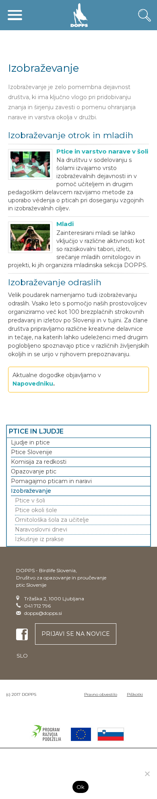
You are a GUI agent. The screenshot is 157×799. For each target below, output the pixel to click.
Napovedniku (32, 383)
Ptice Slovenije (31, 452)
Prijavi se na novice (75, 633)
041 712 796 (37, 606)
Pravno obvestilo (100, 694)
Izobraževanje (31, 490)
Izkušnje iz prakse (39, 539)
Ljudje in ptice (30, 442)
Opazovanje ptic (33, 471)
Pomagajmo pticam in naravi (51, 481)
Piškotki (135, 694)
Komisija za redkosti (38, 461)
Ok (80, 787)
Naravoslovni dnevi (41, 529)
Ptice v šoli (30, 500)
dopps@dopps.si (43, 613)
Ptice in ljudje (36, 431)
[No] (147, 774)
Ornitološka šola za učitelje (52, 519)
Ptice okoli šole (36, 510)
